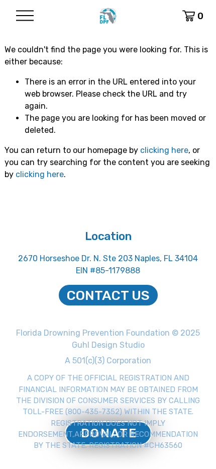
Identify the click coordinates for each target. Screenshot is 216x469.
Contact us (108, 295)
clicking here (164, 150)
